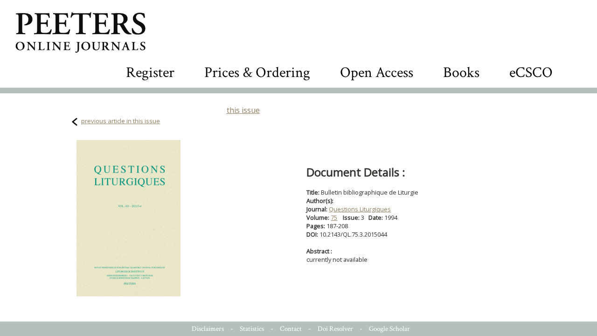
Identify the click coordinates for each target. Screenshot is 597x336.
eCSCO (531, 72)
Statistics (252, 328)
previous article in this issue (120, 121)
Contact (291, 328)
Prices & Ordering (257, 72)
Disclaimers (208, 328)
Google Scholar (389, 328)
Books (461, 72)
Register (150, 72)
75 (334, 217)
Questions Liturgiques (360, 209)
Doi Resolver (335, 328)
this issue (243, 110)
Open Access (376, 72)
